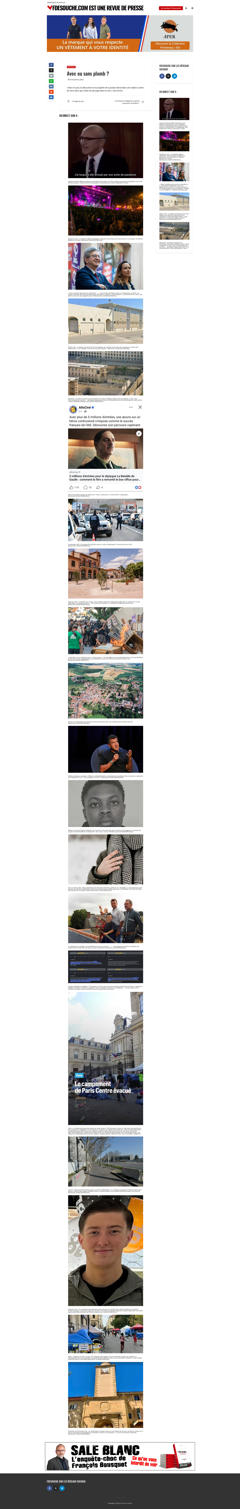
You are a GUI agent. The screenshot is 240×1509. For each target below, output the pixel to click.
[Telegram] (174, 76)
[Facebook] (162, 76)
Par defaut (71, 67)
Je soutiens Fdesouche (171, 8)
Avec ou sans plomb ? (88, 73)
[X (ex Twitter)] (168, 76)
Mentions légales (126, 1503)
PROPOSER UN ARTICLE (56, 3)
